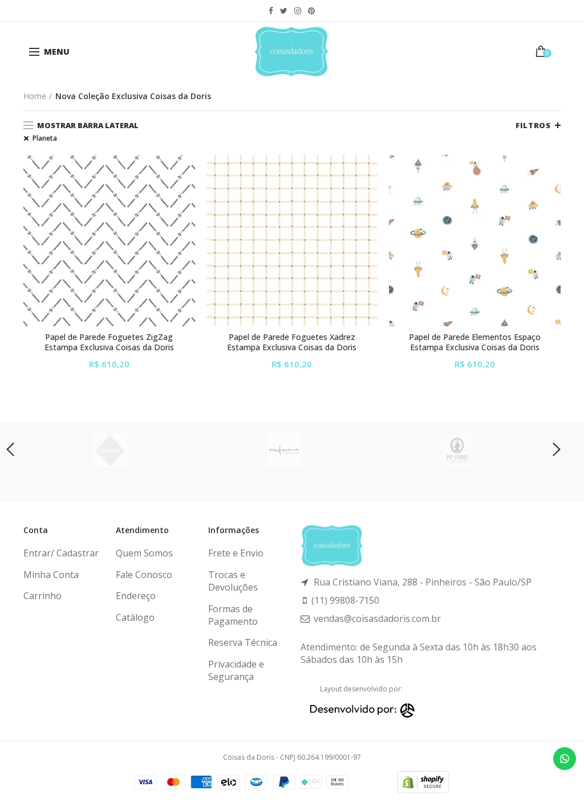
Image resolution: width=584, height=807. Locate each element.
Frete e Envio (235, 553)
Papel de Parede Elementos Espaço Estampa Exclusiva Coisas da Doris (475, 342)
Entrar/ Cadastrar (61, 553)
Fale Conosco (144, 574)
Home (34, 96)
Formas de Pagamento (233, 615)
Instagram (298, 10)
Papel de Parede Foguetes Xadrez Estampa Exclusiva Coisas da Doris (291, 342)
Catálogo (135, 617)
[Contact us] (564, 758)
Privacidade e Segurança (236, 670)
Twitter (284, 10)
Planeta (45, 138)
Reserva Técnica (242, 642)
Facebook (271, 10)
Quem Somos (144, 553)
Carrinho (42, 595)
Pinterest (311, 10)
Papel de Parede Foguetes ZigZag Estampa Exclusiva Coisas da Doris (109, 342)
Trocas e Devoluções (233, 580)
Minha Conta (51, 574)
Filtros (533, 125)
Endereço (136, 595)
